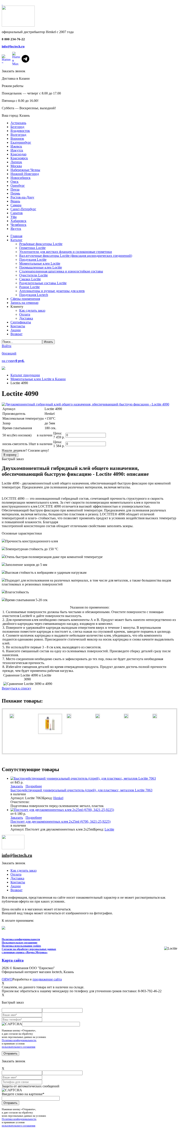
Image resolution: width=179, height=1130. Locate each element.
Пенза (14, 189)
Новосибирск (20, 178)
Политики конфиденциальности (19, 1040)
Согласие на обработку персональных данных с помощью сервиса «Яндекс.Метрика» (29, 951)
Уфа (13, 217)
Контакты (17, 882)
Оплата (15, 874)
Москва (16, 166)
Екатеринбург (20, 142)
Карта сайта (13, 960)
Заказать (16, 786)
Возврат (16, 890)
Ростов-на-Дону (22, 197)
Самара (15, 205)
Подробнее (34, 786)
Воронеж (17, 138)
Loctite (109, 829)
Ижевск (16, 146)
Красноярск (19, 158)
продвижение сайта (47, 979)
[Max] (16, 59)
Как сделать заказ (23, 870)
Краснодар (18, 154)
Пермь (15, 193)
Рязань (15, 201)
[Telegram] (25, 58)
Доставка (17, 878)
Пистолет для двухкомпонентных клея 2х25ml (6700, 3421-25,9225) (60, 821)
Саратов (16, 213)
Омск (14, 181)
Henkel (58, 798)
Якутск (15, 228)
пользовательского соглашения (18, 1046)
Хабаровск (18, 221)
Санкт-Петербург (23, 209)
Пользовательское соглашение (19, 942)
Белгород (17, 127)
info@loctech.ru (13, 46)
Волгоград (18, 134)
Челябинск (18, 225)
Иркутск (16, 150)
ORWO (7, 979)
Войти (6, 346)
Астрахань (18, 123)
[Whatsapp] (6, 58)
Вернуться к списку (16, 688)
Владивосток (20, 131)
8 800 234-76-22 (13, 39)
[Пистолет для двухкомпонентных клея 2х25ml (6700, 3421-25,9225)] (62, 810)
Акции (15, 886)
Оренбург (17, 185)
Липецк (16, 162)
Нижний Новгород (24, 174)
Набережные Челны (25, 170)
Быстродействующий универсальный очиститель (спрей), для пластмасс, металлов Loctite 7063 (81, 790)
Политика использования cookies (21, 945)
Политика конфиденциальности (21, 939)
